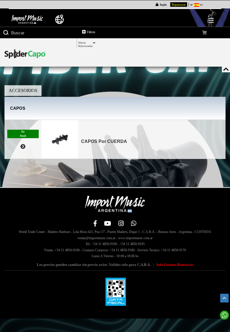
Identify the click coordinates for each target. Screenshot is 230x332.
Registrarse (179, 4)
